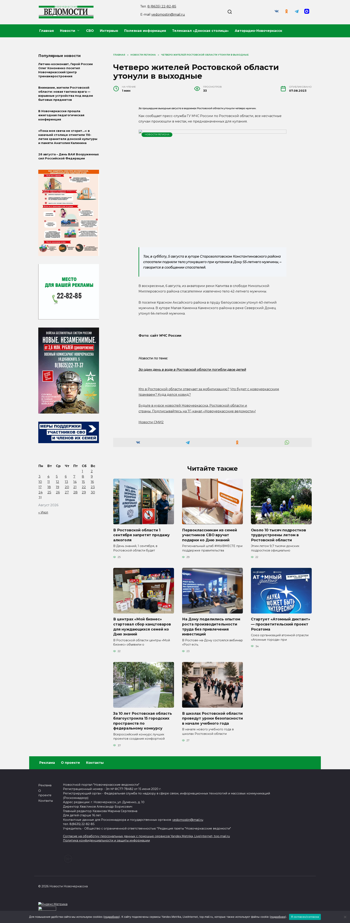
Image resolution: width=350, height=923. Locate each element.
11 (48, 482)
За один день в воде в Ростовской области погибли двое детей (192, 370)
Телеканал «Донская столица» (200, 31)
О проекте (70, 763)
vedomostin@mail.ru (168, 14)
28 (75, 492)
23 (93, 487)
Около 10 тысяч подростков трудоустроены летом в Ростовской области (278, 535)
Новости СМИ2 (151, 422)
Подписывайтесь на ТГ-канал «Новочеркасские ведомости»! (204, 411)
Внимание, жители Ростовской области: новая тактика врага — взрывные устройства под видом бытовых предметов (65, 94)
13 (66, 482)
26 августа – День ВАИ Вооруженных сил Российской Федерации (68, 156)
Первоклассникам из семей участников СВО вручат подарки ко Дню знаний (209, 535)
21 (75, 487)
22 (84, 487)
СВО (90, 31)
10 (40, 482)
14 (75, 482)
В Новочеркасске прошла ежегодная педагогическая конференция (61, 115)
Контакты (95, 763)
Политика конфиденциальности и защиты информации (106, 840)
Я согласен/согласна (305, 916)
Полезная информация (145, 31)
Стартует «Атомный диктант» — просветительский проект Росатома (280, 624)
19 (57, 487)
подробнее (111, 916)
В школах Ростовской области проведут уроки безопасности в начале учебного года (212, 718)
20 (67, 487)
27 (67, 492)
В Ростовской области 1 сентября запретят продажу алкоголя (141, 535)
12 (57, 482)
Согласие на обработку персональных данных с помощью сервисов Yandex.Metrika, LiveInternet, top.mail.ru (146, 836)
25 (49, 492)
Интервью (109, 31)
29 (84, 492)
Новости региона (157, 134)
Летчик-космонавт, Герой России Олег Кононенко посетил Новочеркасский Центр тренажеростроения (65, 70)
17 (40, 487)
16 (92, 482)
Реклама (47, 763)
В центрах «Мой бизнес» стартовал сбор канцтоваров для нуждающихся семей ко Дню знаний (142, 626)
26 (58, 492)
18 (49, 487)
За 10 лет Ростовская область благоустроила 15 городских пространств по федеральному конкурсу (142, 720)
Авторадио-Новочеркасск (258, 31)
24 (40, 492)
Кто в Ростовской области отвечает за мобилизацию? (184, 389)
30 (93, 492)
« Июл (43, 512)
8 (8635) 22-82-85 (161, 6)
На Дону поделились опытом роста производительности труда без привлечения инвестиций (211, 626)
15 (83, 482)
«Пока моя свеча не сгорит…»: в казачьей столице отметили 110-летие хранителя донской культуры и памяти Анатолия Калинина (67, 137)
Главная (46, 31)
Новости (67, 31)
